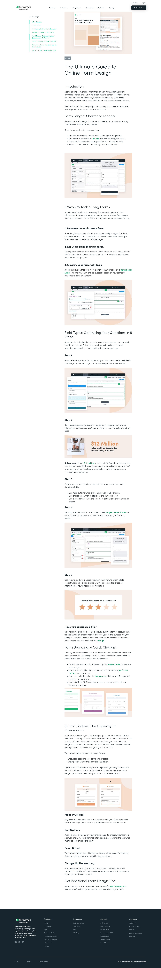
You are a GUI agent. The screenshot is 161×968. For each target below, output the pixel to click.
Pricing (111, 7)
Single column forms (116, 512)
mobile (96, 139)
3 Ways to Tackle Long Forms (43, 32)
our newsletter (117, 886)
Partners (101, 7)
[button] (52, 7)
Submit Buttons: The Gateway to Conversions (44, 46)
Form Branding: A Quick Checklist (44, 41)
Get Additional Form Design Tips (44, 50)
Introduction (37, 22)
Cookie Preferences (135, 933)
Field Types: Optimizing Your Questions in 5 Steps (43, 37)
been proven (101, 676)
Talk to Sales (138, 7)
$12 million (89, 463)
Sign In (144, 3)
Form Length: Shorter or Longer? (44, 29)
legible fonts (114, 664)
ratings (100, 641)
